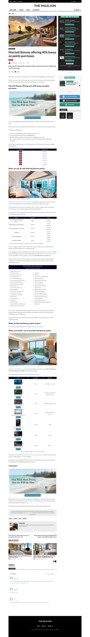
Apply (19, 387)
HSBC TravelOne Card (18, 427)
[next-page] (55, 561)
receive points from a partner (49, 253)
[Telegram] (15, 72)
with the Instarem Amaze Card (36, 454)
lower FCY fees (22, 456)
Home (10, 13)
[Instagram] (79, 1)
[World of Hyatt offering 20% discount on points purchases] (20, 549)
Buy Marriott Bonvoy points (33, 117)
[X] (12, 72)
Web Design (52, 629)
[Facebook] (77, 1)
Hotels (13, 13)
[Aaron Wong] (10, 63)
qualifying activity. (39, 326)
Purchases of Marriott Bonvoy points (17, 369)
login (43, 126)
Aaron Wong (22, 523)
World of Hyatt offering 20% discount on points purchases (20, 556)
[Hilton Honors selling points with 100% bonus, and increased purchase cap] (45, 549)
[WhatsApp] (18, 72)
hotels (20, 518)
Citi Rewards (18, 385)
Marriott (13, 48)
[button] (73, 1)
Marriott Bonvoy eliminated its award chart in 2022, (20, 202)
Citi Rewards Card (25, 454)
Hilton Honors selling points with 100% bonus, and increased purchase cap (44, 556)
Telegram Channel (29, 512)
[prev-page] (53, 561)
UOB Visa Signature (18, 395)
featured (15, 518)
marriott (24, 518)
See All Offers (70, 63)
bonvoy (10, 518)
